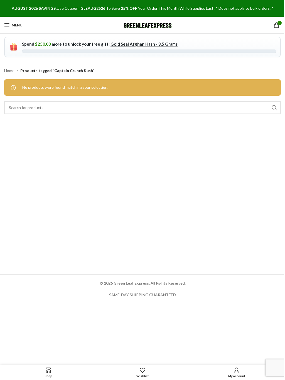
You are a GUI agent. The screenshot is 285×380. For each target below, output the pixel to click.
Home (9, 70)
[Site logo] (148, 24)
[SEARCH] (274, 107)
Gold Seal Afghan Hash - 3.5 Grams (144, 43)
